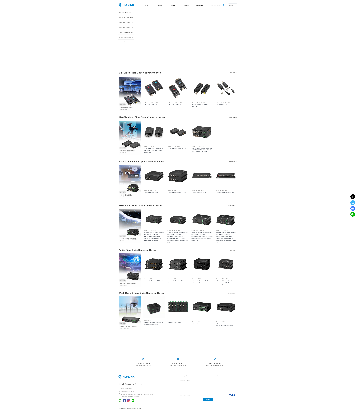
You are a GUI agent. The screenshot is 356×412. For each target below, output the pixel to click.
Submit (208, 399)
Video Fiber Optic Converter (130, 24)
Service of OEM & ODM (126, 18)
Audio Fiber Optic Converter (130, 29)
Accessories (122, 46)
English (231, 5)
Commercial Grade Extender (127, 41)
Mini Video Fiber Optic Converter (130, 13)
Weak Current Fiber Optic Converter (130, 35)
